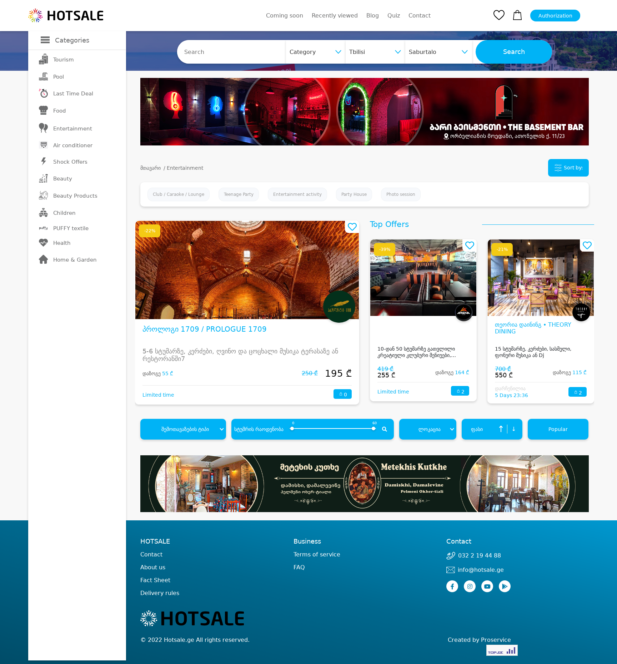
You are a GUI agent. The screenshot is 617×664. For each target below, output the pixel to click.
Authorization (555, 16)
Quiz (393, 15)
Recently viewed (335, 15)
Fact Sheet (155, 580)
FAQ (299, 567)
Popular (558, 429)
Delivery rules (159, 593)
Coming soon (284, 15)
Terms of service (317, 554)
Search (514, 52)
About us (152, 567)
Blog (372, 15)
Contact (419, 16)
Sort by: (572, 167)
